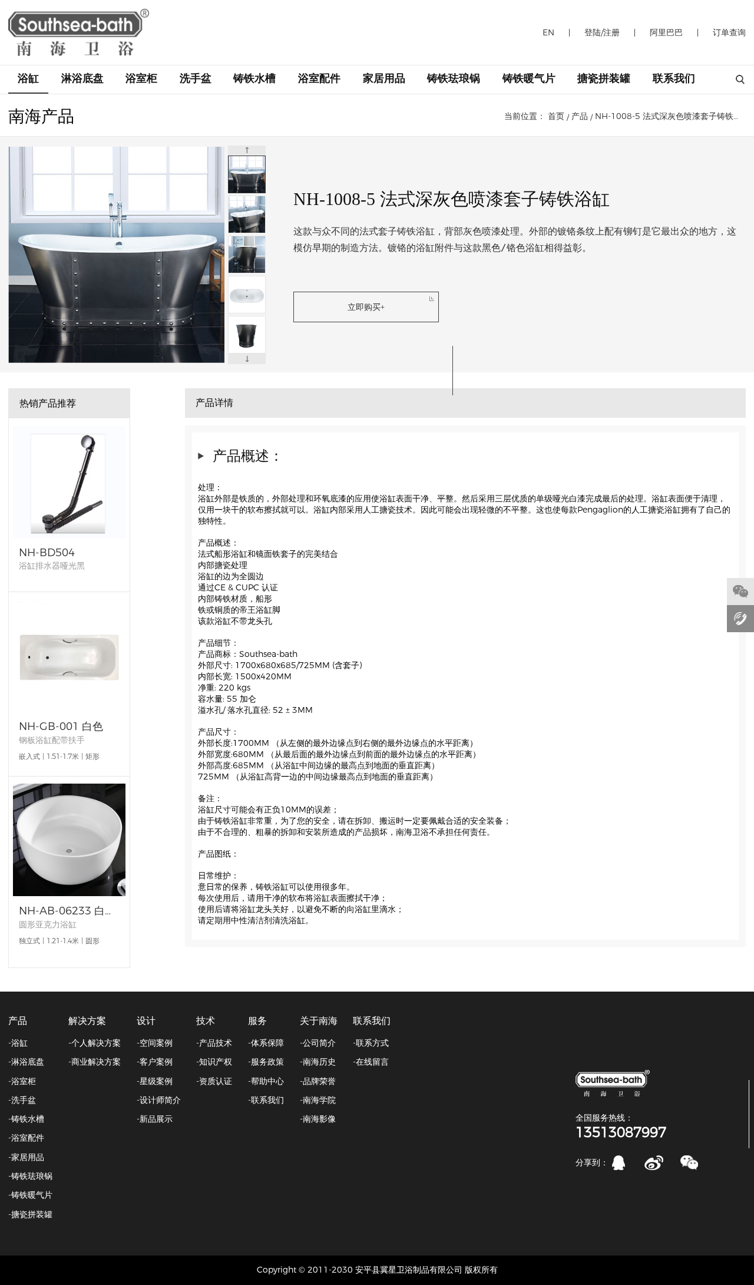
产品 (579, 116)
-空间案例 (155, 1043)
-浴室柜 (22, 1081)
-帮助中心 (266, 1081)
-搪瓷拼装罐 (30, 1214)
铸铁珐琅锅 (453, 78)
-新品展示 (155, 1119)
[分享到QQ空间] (619, 1162)
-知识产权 (214, 1061)
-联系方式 (371, 1043)
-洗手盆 (22, 1100)
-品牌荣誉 (318, 1081)
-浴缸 (18, 1043)
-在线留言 (371, 1061)
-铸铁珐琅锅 (30, 1176)
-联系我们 (266, 1100)
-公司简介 (318, 1043)
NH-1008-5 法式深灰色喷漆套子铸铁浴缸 (670, 116)
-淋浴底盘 (26, 1061)
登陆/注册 (602, 32)
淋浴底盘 (82, 78)
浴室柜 (141, 78)
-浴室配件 (26, 1137)
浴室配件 (319, 78)
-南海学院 (318, 1100)
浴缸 (28, 78)
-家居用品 (26, 1157)
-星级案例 (155, 1081)
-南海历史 (318, 1061)
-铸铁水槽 (26, 1119)
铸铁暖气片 (528, 78)
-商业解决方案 (94, 1061)
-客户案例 (155, 1061)
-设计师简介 (159, 1100)
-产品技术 (214, 1043)
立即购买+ (366, 307)
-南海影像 (318, 1119)
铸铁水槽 (254, 78)
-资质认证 (214, 1081)
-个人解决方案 (94, 1043)
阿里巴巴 (666, 32)
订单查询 (729, 32)
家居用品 (384, 78)
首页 (556, 116)
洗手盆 (195, 78)
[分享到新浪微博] (654, 1162)
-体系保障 (266, 1043)
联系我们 (674, 78)
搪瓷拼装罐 (603, 78)
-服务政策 (266, 1061)
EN (548, 32)
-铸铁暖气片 (30, 1195)
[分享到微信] (689, 1162)
